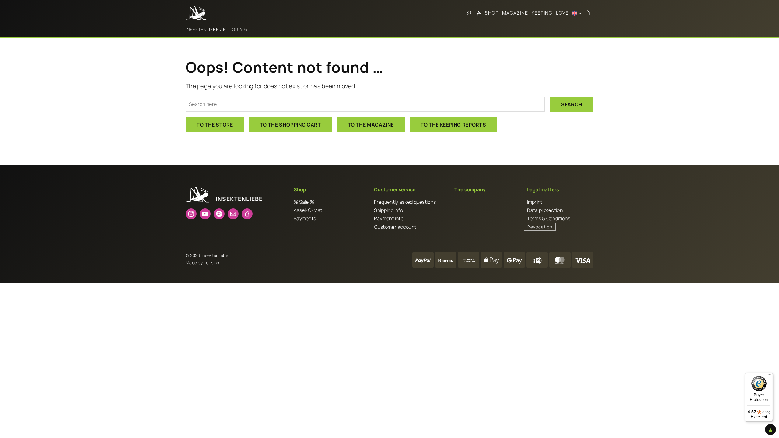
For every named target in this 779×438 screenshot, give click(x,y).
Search (571, 104)
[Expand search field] (469, 13)
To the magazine (371, 124)
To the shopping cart (290, 124)
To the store (215, 124)
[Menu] (769, 376)
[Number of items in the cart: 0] (587, 13)
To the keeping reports (453, 124)
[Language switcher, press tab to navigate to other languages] (577, 13)
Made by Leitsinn (202, 263)
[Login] (479, 13)
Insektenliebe (202, 29)
